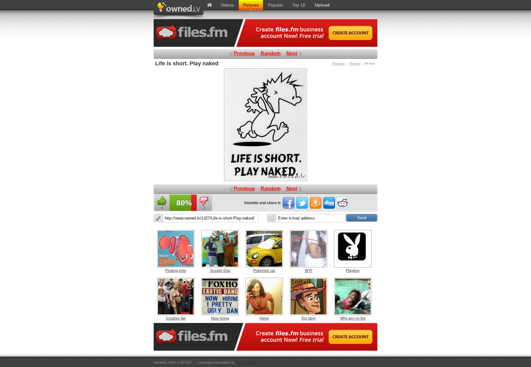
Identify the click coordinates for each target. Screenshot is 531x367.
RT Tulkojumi (246, 362)
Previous (244, 53)
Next (291, 53)
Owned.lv (178, 9)
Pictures (338, 63)
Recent (355, 63)
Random (271, 53)
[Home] (209, 5)
